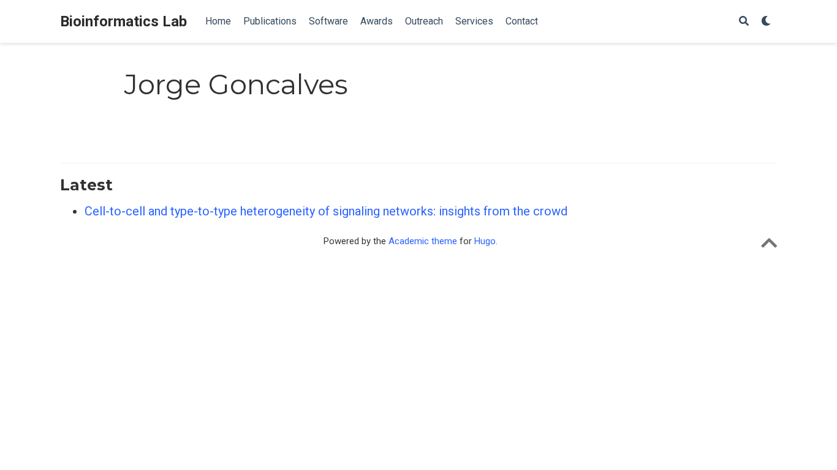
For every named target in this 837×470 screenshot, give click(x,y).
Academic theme (422, 241)
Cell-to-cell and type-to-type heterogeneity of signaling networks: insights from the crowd (326, 211)
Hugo (485, 241)
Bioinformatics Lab (123, 21)
